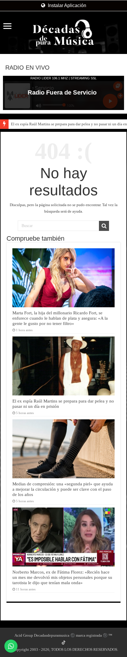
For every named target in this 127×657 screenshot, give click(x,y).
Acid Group (23, 635)
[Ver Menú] (7, 27)
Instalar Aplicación (66, 5)
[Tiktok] (63, 642)
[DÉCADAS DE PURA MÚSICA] (63, 33)
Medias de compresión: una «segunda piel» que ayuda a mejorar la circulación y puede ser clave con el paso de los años (62, 489)
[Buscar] (104, 226)
